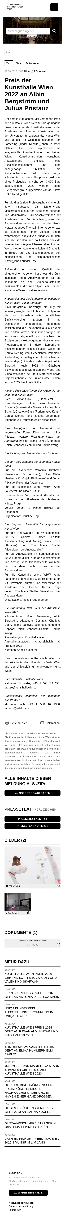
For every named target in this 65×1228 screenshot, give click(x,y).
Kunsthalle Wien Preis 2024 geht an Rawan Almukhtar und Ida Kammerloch (31, 1031)
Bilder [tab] (19, 63)
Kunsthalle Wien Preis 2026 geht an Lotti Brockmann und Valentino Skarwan (31, 977)
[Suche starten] (54, 31)
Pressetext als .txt (32, 818)
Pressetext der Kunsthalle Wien (32, 941)
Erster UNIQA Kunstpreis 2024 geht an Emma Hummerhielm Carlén (30, 1050)
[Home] (15, 7)
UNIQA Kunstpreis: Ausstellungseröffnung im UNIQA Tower (29, 1012)
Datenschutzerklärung (21, 1206)
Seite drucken (18, 723)
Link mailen (52, 723)
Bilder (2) (15, 840)
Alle (8, 52)
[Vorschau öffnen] (32, 865)
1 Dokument (40, 71)
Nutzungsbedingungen (21, 1202)
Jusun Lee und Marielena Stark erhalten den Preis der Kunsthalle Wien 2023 (32, 1069)
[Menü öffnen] (54, 7)
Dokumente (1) (21, 932)
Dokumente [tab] (32, 63)
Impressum (15, 1209)
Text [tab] (8, 63)
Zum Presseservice (28, 1192)
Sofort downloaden (34, 793)
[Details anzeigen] (57, 886)
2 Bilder (26, 71)
